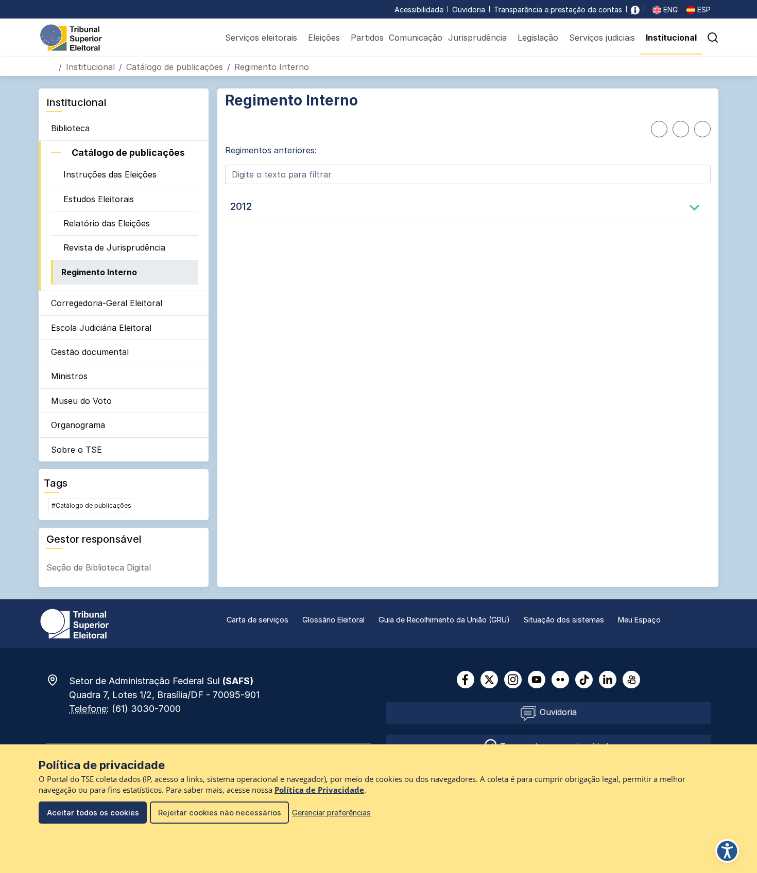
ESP (703, 9)
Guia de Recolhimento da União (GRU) (444, 619)
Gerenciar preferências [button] (331, 812)
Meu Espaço (639, 619)
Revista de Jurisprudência (114, 247)
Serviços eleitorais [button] (261, 37)
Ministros (69, 376)
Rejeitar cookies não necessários (219, 812)
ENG (669, 9)
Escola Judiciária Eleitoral (101, 328)
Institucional (90, 67)
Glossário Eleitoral (333, 619)
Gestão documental (90, 352)
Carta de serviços (257, 619)
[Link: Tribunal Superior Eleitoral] (75, 623)
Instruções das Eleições (110, 174)
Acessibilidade (418, 9)
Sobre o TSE (76, 449)
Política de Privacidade (319, 790)
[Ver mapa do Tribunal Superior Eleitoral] (57, 680)
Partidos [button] (367, 37)
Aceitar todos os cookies (93, 812)
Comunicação (415, 37)
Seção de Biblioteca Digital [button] (98, 567)
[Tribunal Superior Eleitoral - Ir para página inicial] (71, 37)
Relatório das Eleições (106, 223)
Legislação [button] (538, 37)
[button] (713, 37)
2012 (241, 206)
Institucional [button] (671, 37)
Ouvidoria (468, 9)
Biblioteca (70, 128)
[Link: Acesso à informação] (635, 9)
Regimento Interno (99, 272)
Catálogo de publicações (174, 67)
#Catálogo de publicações (91, 505)
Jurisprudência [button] (477, 37)
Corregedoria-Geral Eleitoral (106, 303)
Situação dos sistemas (564, 619)
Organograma (78, 425)
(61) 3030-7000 (146, 708)
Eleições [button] (324, 37)
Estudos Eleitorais (98, 199)
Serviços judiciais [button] (602, 37)
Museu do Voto (81, 401)
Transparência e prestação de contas (558, 9)
